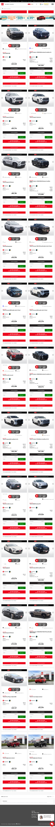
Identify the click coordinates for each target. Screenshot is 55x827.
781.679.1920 (24, 1)
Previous (1, 19)
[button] (26, 33)
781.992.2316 (12, 1)
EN (29, 4)
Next (54, 19)
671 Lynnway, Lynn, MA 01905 (49, 1)
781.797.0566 (36, 1)
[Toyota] (2, 4)
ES (32, 4)
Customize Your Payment (14, 83)
